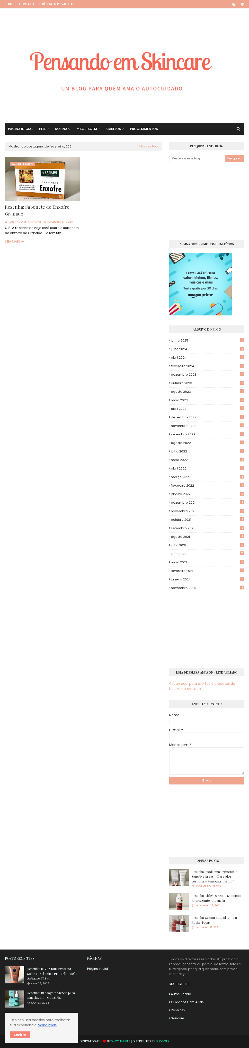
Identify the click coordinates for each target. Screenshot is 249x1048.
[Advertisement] (206, 201)
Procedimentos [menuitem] (144, 129)
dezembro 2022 (207, 417)
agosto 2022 (207, 443)
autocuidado (181, 994)
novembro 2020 (207, 588)
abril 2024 (207, 357)
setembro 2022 (207, 434)
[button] (20, 1034)
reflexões (178, 1010)
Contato (26, 4)
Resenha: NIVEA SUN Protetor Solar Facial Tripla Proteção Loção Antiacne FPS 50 (52, 973)
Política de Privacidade (57, 4)
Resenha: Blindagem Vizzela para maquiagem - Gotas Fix (51, 995)
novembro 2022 (207, 425)
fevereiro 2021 (207, 570)
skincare (177, 1018)
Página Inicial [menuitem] (20, 129)
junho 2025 (207, 340)
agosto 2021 (207, 536)
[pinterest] (242, 4)
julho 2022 (207, 451)
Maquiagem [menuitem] (87, 129)
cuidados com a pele (187, 1002)
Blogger (162, 1041)
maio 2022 (207, 460)
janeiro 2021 (207, 579)
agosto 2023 (207, 391)
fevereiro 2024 (207, 366)
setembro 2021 (207, 528)
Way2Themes (121, 1041)
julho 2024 (207, 349)
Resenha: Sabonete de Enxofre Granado (37, 210)
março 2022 (207, 477)
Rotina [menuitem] (61, 129)
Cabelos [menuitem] (113, 129)
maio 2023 (207, 400)
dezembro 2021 (207, 502)
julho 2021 (207, 545)
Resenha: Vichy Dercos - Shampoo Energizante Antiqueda (216, 897)
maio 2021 (207, 562)
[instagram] (234, 4)
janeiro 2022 (207, 494)
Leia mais (12, 241)
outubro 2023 (207, 383)
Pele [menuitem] (42, 129)
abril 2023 (207, 408)
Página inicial (97, 968)
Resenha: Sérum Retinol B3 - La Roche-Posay (214, 919)
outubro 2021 (207, 519)
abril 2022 (207, 468)
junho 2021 (207, 553)
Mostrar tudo (149, 146)
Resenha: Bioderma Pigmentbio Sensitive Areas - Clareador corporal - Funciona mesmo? (214, 876)
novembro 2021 (207, 511)
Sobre (9, 4)
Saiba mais (47, 1025)
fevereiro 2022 (207, 485)
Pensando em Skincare (25, 222)
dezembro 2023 (207, 374)
